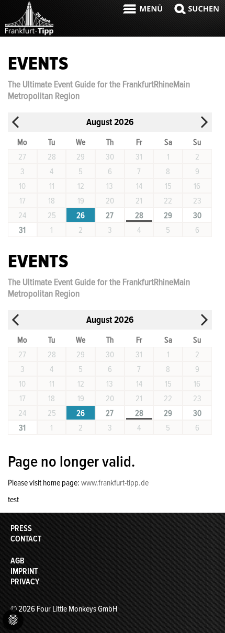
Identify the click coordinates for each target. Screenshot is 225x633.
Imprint (24, 571)
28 (139, 215)
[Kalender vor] (204, 122)
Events (38, 63)
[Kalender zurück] (16, 122)
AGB (17, 561)
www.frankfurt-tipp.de (115, 483)
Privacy (24, 582)
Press (21, 528)
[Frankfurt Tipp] (29, 34)
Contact (25, 539)
